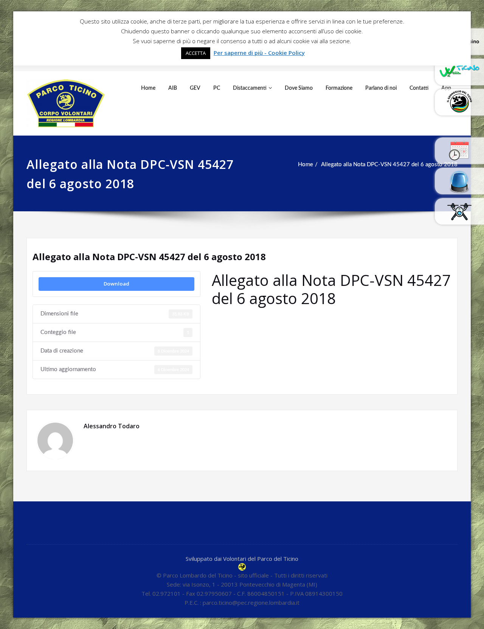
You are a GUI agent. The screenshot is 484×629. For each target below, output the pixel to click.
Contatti (419, 88)
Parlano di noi (381, 88)
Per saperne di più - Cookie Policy (259, 52)
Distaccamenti (250, 88)
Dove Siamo (299, 88)
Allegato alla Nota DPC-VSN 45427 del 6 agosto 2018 (389, 164)
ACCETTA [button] (196, 53)
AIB (172, 88)
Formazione (339, 88)
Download (116, 283)
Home (148, 88)
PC (216, 88)
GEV (195, 88)
